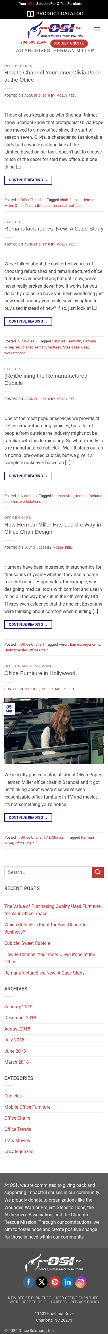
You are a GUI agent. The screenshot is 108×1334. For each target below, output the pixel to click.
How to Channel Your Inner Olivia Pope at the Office (49, 958)
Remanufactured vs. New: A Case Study (54, 229)
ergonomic (91, 644)
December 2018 (20, 1017)
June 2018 (15, 1051)
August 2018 (17, 1029)
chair (64, 200)
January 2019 (18, 1006)
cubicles (59, 341)
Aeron (63, 644)
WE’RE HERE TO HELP (28, 1302)
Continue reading (28, 180)
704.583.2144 (33, 42)
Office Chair (24, 205)
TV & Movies (43, 666)
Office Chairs (17, 517)
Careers (59, 1302)
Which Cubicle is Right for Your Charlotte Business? (45, 928)
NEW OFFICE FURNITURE (29, 1298)
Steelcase (71, 347)
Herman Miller (63, 496)
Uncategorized (18, 1151)
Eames (75, 200)
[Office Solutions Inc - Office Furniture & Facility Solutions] (50, 29)
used (85, 347)
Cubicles (12, 222)
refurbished (24, 347)
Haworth (74, 341)
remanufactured (48, 347)
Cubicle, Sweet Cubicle (27, 943)
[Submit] (98, 872)
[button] (97, 29)
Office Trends (18, 66)
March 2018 (16, 1062)
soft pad (75, 205)
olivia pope (43, 205)
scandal (60, 205)
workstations (15, 353)
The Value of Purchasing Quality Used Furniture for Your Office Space (52, 910)
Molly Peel (66, 96)
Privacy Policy (85, 1302)
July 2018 (14, 1040)
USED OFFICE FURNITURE (76, 1298)
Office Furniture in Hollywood (39, 673)
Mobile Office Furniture (27, 1107)
